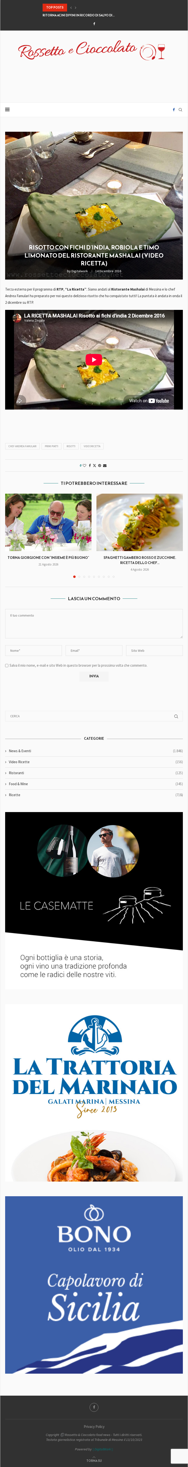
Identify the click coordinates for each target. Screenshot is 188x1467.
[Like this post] (84, 465)
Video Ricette (96, 762)
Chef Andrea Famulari (22, 446)
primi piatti (51, 446)
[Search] (180, 110)
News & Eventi (96, 751)
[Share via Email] (104, 465)
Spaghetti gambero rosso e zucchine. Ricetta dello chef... (140, 560)
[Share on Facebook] (90, 465)
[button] (71, 7)
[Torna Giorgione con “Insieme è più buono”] (48, 522)
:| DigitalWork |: (102, 1449)
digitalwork (79, 271)
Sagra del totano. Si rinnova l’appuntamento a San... (87, 15)
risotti (71, 446)
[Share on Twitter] (94, 465)
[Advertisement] (94, 79)
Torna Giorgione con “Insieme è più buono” (48, 557)
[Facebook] (94, 24)
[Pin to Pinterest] (99, 465)
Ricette (96, 795)
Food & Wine (96, 784)
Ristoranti (96, 773)
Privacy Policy (94, 1426)
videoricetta (92, 446)
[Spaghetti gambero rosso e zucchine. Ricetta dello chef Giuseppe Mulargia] (139, 522)
